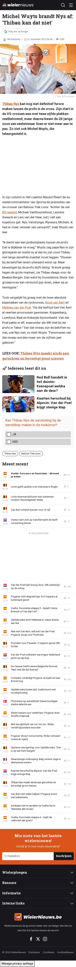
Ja (14, 434)
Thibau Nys (10, 104)
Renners (9, 883)
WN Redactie (13, 39)
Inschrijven (63, 856)
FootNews (48, 952)
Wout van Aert (55, 302)
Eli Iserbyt (10, 212)
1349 (61, 39)
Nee (15, 441)
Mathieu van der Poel (16, 307)
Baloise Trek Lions (31, 453)
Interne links (13, 903)
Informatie (11, 893)
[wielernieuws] (38, 916)
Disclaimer (34, 952)
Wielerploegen (14, 872)
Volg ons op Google (18, 31)
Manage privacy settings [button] (17, 963)
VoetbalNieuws (65, 952)
